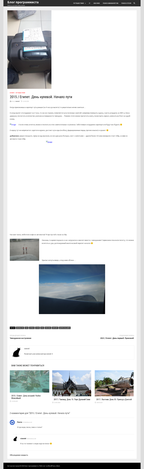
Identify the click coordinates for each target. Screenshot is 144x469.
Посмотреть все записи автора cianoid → (38, 354)
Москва (48, 328)
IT (89, 3)
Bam (58, 466)
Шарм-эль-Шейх (65, 328)
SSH (26, 328)
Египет (12, 93)
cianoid (17, 101)
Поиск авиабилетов (110, 3)
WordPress (51, 466)
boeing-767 (20, 328)
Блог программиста (31, 466)
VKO (42, 328)
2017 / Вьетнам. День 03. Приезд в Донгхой (114, 399)
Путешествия (78, 3)
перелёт (55, 328)
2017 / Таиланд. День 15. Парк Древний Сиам (72, 399)
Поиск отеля (126, 3)
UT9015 (32, 328)
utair (37, 328)
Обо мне (96, 3)
